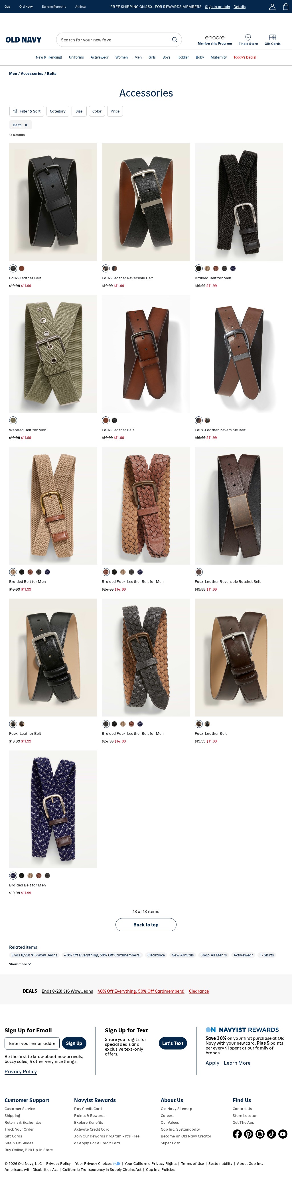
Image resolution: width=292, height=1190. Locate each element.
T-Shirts (267, 955)
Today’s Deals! (245, 57)
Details (240, 7)
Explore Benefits (88, 1122)
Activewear (100, 57)
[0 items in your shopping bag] (285, 6)
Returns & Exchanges (23, 1122)
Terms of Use (192, 1163)
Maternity (219, 57)
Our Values (170, 1122)
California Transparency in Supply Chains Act (101, 1169)
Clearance (156, 955)
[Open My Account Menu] (272, 6)
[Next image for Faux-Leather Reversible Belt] (183, 202)
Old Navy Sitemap (176, 1109)
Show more (18, 964)
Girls (152, 57)
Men (138, 57)
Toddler (183, 57)
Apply (213, 1063)
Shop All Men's (213, 955)
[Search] (175, 40)
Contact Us (242, 1109)
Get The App (243, 1122)
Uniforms (76, 57)
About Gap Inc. (250, 1163)
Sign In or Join (217, 7)
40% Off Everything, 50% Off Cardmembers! (102, 955)
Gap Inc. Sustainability (180, 1129)
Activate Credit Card (91, 1129)
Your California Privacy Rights (151, 1163)
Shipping (12, 1115)
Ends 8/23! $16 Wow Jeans (34, 955)
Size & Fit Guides (19, 1143)
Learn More (237, 1063)
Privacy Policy (21, 1071)
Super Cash (171, 1143)
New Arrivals (183, 955)
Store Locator (245, 1115)
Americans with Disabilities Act (31, 1169)
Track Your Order (19, 1129)
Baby (200, 57)
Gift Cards (13, 1136)
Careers (167, 1115)
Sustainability (220, 1163)
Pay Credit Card (88, 1109)
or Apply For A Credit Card (97, 1143)
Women (121, 57)
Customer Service (20, 1109)
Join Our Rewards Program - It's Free (106, 1136)
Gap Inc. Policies (160, 1169)
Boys (166, 57)
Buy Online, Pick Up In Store (29, 1150)
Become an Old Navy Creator (186, 1136)
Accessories (32, 73)
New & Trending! (49, 57)
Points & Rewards (89, 1115)
